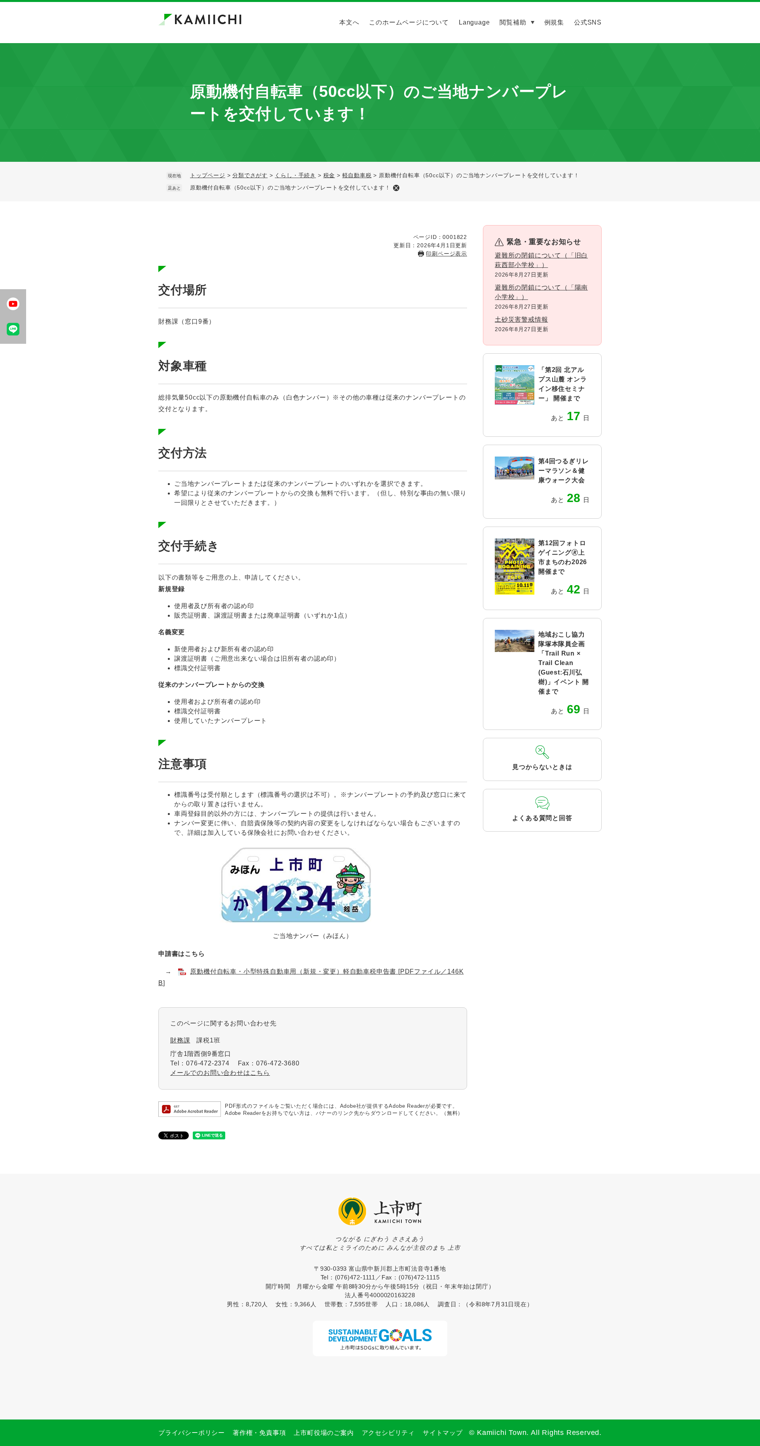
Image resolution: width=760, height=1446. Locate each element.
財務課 (180, 1040)
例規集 (554, 22)
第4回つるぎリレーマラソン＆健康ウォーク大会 (563, 470)
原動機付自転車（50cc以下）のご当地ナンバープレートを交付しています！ (290, 187)
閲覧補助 (513, 22)
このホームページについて (409, 22)
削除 (396, 188)
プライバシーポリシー (191, 1432)
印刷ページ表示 (446, 253)
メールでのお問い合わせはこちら (220, 1072)
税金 (329, 175)
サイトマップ (443, 1432)
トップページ (207, 175)
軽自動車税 (357, 175)
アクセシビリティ (388, 1432)
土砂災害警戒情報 (521, 319)
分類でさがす (250, 175)
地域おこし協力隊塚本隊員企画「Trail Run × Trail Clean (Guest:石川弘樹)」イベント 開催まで (563, 663)
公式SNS (588, 22)
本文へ (349, 22)
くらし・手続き (295, 175)
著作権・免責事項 (259, 1432)
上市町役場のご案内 (323, 1432)
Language (474, 22)
